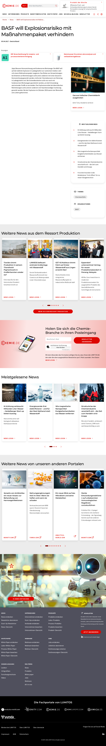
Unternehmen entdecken (34, 617)
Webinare (28, 681)
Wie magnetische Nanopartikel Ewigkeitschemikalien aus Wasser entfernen (90, 153)
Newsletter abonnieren (87, 340)
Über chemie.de (38, 727)
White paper (29, 674)
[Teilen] (97, 14)
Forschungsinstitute (8, 674)
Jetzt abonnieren (90, 632)
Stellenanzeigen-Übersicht (58, 652)
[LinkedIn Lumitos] (103, 734)
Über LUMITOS (24, 727)
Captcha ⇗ (66, 349)
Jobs (26, 678)
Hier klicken (61, 347)
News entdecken (7, 617)
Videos (3, 678)
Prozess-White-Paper (9, 649)
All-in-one (28, 684)
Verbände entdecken (32, 623)
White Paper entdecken (9, 642)
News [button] (4, 14)
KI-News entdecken (21, 599)
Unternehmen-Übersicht (33, 630)
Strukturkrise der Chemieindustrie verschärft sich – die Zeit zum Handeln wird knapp (90, 164)
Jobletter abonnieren (56, 646)
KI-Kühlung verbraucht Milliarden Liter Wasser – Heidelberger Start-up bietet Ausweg (90, 132)
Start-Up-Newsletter (8, 623)
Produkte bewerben (55, 627)
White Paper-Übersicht (9, 656)
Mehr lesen (50, 360)
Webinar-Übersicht (31, 649)
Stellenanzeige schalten (57, 649)
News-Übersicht (7, 627)
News (27, 668)
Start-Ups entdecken (32, 620)
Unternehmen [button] (14, 14)
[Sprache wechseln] (101, 14)
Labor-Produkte (54, 620)
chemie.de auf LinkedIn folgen (92, 637)
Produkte (28, 671)
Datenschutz (24, 734)
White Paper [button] (52, 14)
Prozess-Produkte (54, 623)
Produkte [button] (25, 14)
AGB (14, 734)
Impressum (5, 734)
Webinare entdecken (32, 642)
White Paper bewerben (9, 652)
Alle (23, 6)
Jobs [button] (61, 14)
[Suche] (56, 6)
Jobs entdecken (54, 642)
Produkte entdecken (55, 617)
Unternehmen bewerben (33, 627)
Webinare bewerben (32, 646)
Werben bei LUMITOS (8, 727)
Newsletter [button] (85, 14)
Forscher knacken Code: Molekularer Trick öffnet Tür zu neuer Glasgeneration (89, 175)
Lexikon (4, 668)
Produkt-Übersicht (55, 630)
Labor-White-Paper (8, 646)
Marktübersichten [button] (38, 14)
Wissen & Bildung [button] (71, 14)
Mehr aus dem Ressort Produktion (53, 311)
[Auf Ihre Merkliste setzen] (94, 14)
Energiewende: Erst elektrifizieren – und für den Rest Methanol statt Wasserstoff (90, 143)
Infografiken (5, 671)
